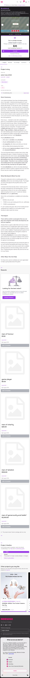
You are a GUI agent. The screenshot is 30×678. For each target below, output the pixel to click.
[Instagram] (8, 625)
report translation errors (7, 634)
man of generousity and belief (14, 515)
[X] (3, 625)
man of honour (8, 334)
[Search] (17, 2)
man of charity (8, 424)
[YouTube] (6, 625)
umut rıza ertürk (6, 10)
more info (3, 77)
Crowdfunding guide (19, 548)
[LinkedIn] (10, 625)
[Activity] (23, 1)
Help (11, 548)
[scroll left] (2, 25)
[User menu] (26, 2)
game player (7, 379)
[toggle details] (26, 611)
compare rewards (9, 297)
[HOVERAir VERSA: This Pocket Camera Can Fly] (14, 585)
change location (21, 5)
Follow (15, 51)
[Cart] (20, 2)
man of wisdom (8, 470)
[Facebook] (1, 625)
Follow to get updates (9, 558)
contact (7, 77)
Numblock (5, 8)
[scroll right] (28, 25)
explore (8, 570)
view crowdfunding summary (15, 56)
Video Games (4, 82)
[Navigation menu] (28, 1)
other (3, 87)
